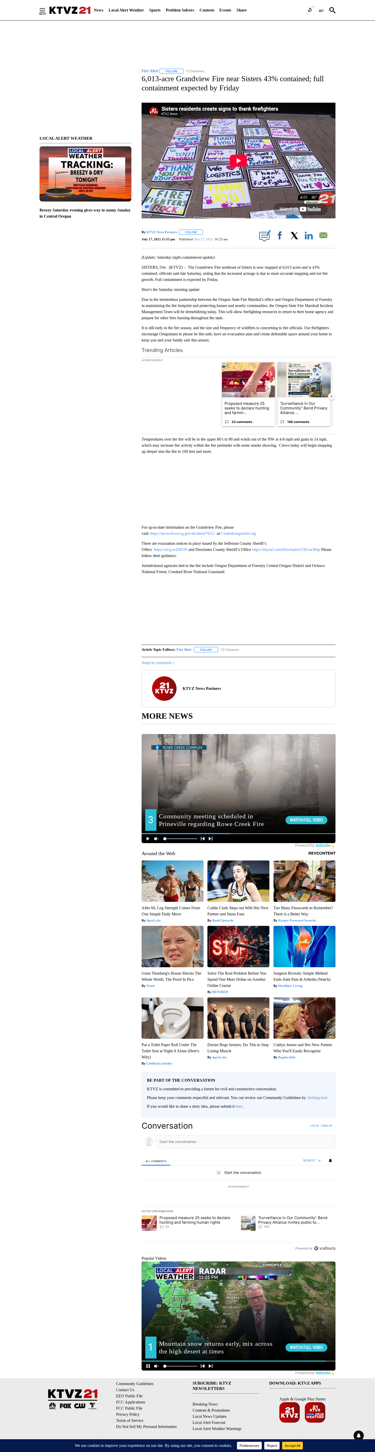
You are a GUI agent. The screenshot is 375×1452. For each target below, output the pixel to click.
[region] (238, 1186)
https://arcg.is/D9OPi (171, 549)
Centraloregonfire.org (238, 533)
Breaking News (205, 1404)
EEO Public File (129, 1396)
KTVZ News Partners (161, 232)
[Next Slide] (331, 396)
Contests (206, 10)
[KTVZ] (70, 10)
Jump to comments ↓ (158, 662)
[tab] (156, 1161)
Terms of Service (129, 1420)
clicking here (317, 1097)
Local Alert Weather (126, 10)
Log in (314, 1125)
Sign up (327, 1125)
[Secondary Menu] (46, 10)
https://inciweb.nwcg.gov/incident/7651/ (182, 533)
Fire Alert (184, 650)
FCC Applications (130, 1402)
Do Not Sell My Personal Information (146, 1426)
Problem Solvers (180, 10)
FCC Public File (129, 1408)
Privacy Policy (128, 1414)
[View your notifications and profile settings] (330, 1160)
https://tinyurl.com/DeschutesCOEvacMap (286, 549)
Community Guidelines (135, 1384)
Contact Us (125, 1390)
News (98, 10)
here (238, 1106)
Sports (154, 10)
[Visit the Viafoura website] (324, 1248)
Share (241, 10)
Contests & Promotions (211, 1410)
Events (225, 10)
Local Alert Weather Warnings (217, 1428)
